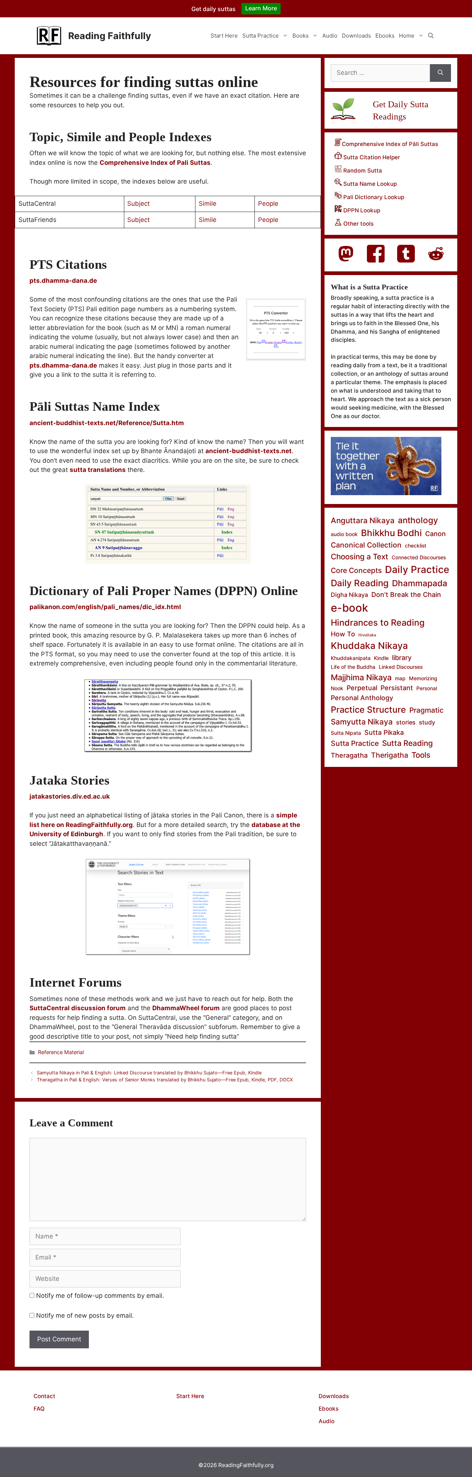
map (400, 678)
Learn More (261, 8)
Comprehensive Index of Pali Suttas (155, 162)
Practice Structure (368, 709)
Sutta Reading (407, 743)
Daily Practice (417, 569)
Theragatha (349, 755)
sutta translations (98, 469)
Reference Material (61, 1052)
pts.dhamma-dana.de (63, 365)
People (268, 203)
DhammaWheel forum (186, 1008)
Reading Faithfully (109, 35)
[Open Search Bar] (431, 36)
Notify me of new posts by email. (85, 1315)
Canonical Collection (366, 545)
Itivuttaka (367, 635)
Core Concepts (356, 570)
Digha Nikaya (349, 594)
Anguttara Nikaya (363, 520)
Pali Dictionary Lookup (373, 197)
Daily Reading (360, 583)
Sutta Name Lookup (369, 183)
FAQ (39, 1408)
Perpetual (362, 688)
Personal (426, 688)
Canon (435, 534)
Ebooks (385, 35)
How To (343, 634)
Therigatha (389, 755)
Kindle (381, 658)
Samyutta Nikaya (362, 721)
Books (300, 35)
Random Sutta (362, 170)
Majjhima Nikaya (361, 677)
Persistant (397, 688)
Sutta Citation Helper (371, 157)
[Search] (440, 73)
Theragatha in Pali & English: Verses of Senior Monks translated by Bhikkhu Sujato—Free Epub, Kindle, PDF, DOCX (165, 1079)
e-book (349, 607)
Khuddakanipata (351, 658)
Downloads (356, 35)
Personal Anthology (362, 698)
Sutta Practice (260, 35)
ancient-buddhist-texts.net (248, 451)
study (427, 722)
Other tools (358, 223)
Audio (329, 35)
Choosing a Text (359, 556)
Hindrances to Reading (377, 622)
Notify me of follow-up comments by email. (100, 1295)
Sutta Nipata (346, 733)
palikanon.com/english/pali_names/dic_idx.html (105, 607)
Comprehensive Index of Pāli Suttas (390, 143)
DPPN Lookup (361, 210)
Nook (337, 688)
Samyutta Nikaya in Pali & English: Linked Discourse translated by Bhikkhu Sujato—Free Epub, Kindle (149, 1072)
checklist (415, 545)
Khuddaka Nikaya (369, 645)
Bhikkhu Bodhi (391, 533)
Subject (138, 203)
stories (406, 722)
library (402, 657)
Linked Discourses (401, 667)
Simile (207, 203)
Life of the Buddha (353, 667)
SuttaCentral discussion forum (78, 1008)
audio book (344, 534)
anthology (418, 520)
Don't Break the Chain (406, 594)
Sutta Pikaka (384, 732)
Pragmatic (426, 710)
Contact (44, 1396)
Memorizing (423, 678)
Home (406, 35)
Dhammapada (419, 583)
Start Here (224, 35)
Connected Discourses (419, 557)
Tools (421, 755)
